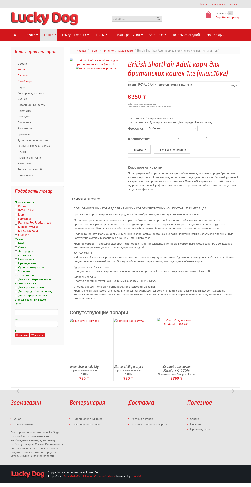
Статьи (194, 419)
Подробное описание (86, 198)
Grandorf (23, 235)
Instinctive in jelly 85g (84, 366)
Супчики (23, 99)
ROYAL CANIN (27, 210)
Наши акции (25, 175)
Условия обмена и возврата (149, 424)
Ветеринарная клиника (87, 419)
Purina (22, 206)
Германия (24, 218)
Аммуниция (25, 128)
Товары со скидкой (30, 169)
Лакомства (24, 110)
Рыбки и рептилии (29, 157)
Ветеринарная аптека (87, 424)
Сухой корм (25, 81)
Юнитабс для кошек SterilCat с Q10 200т (176, 368)
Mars (21, 214)
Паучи (21, 87)
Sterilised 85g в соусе (128, 366)
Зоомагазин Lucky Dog (28, 474)
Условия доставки (142, 419)
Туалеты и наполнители (33, 140)
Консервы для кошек (31, 93)
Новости (195, 424)
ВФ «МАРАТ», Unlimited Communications (89, 476)
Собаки (22, 63)
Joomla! (136, 476)
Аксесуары (24, 116)
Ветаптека (24, 163)
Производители (200, 429)
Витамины (24, 122)
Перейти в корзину (227, 17)
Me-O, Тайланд (28, 231)
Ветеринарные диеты (31, 105)
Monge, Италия (28, 227)
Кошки (22, 69)
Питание (23, 75)
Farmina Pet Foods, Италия (35, 222)
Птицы (22, 152)
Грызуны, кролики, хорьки (34, 146)
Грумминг (24, 134)
